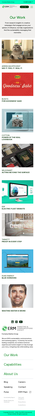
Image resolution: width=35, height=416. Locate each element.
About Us (11, 374)
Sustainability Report (9, 397)
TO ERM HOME (27, 2)
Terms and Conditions (21, 398)
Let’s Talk (23, 7)
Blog (6, 382)
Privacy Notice (22, 402)
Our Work (11, 355)
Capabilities (12, 364)
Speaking (8, 387)
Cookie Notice (22, 405)
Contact (22, 387)
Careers (21, 382)
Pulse (6, 392)
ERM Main (23, 392)
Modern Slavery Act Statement (9, 401)
